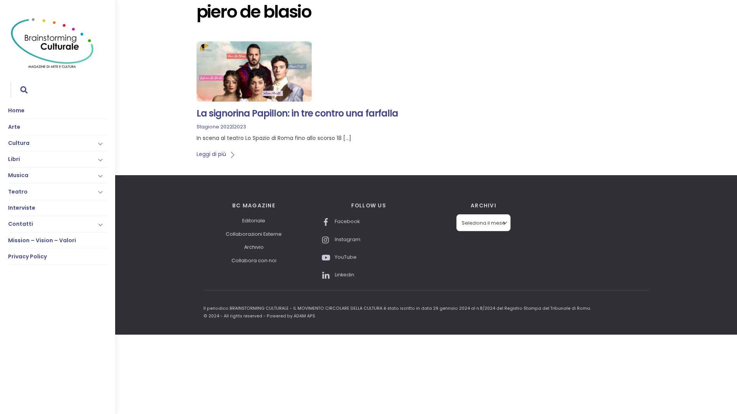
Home (16, 110)
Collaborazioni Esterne (254, 234)
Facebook (347, 221)
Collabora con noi (253, 260)
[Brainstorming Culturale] (52, 67)
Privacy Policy (27, 256)
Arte (14, 127)
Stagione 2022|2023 (221, 126)
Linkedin (344, 274)
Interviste (21, 208)
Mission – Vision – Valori (42, 240)
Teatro (18, 192)
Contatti (20, 224)
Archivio (254, 247)
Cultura (19, 143)
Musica (18, 175)
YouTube (345, 257)
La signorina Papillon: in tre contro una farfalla (297, 113)
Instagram (347, 239)
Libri (14, 159)
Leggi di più (211, 154)
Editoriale (253, 220)
